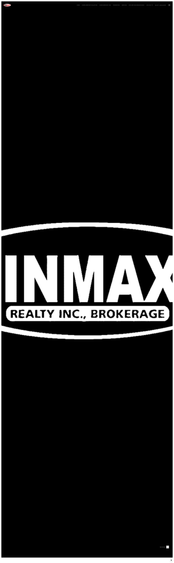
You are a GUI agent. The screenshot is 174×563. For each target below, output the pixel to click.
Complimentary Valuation (89, 5)
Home (78, 5)
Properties (116, 5)
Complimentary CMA (105, 5)
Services (124, 5)
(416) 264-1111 (149, 5)
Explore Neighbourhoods (136, 5)
